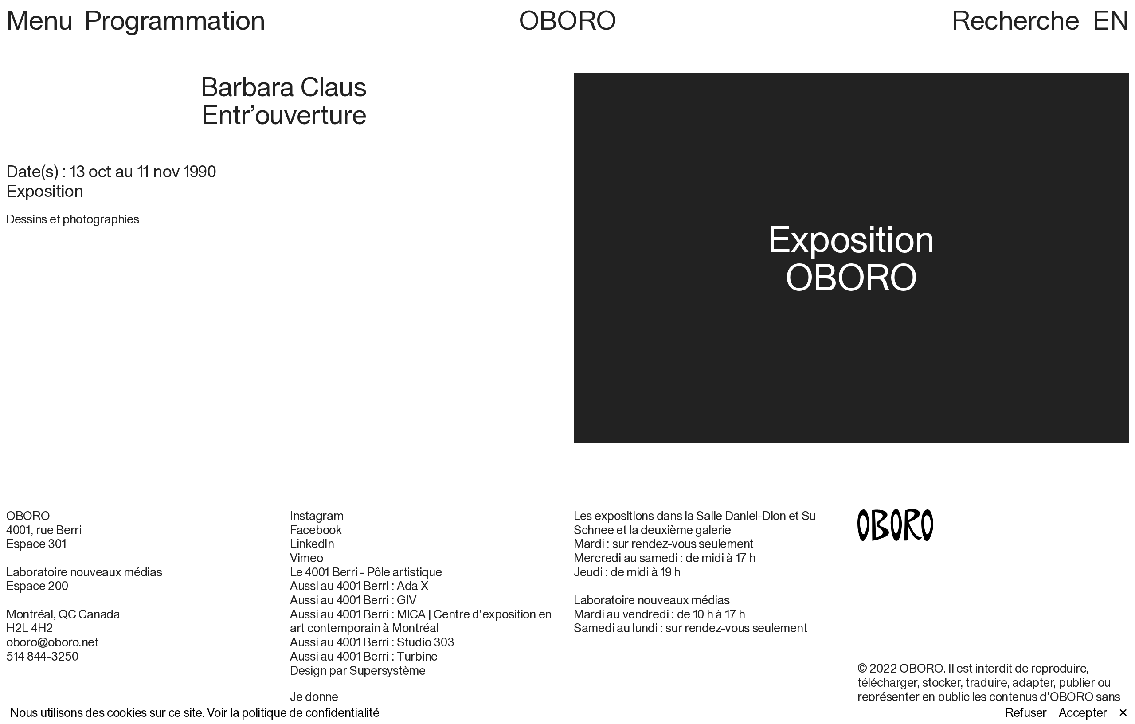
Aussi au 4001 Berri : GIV (353, 600)
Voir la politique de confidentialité (293, 712)
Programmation (174, 19)
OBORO (568, 20)
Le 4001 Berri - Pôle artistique (366, 572)
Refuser (1026, 713)
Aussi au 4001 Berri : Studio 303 (372, 642)
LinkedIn (312, 544)
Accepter (1083, 713)
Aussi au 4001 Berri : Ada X (359, 586)
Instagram (317, 516)
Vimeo (306, 558)
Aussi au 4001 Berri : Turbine (364, 656)
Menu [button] (42, 19)
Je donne (314, 696)
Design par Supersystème (358, 670)
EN (1110, 19)
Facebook (316, 530)
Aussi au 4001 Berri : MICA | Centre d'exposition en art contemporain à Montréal (421, 621)
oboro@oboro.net (52, 642)
